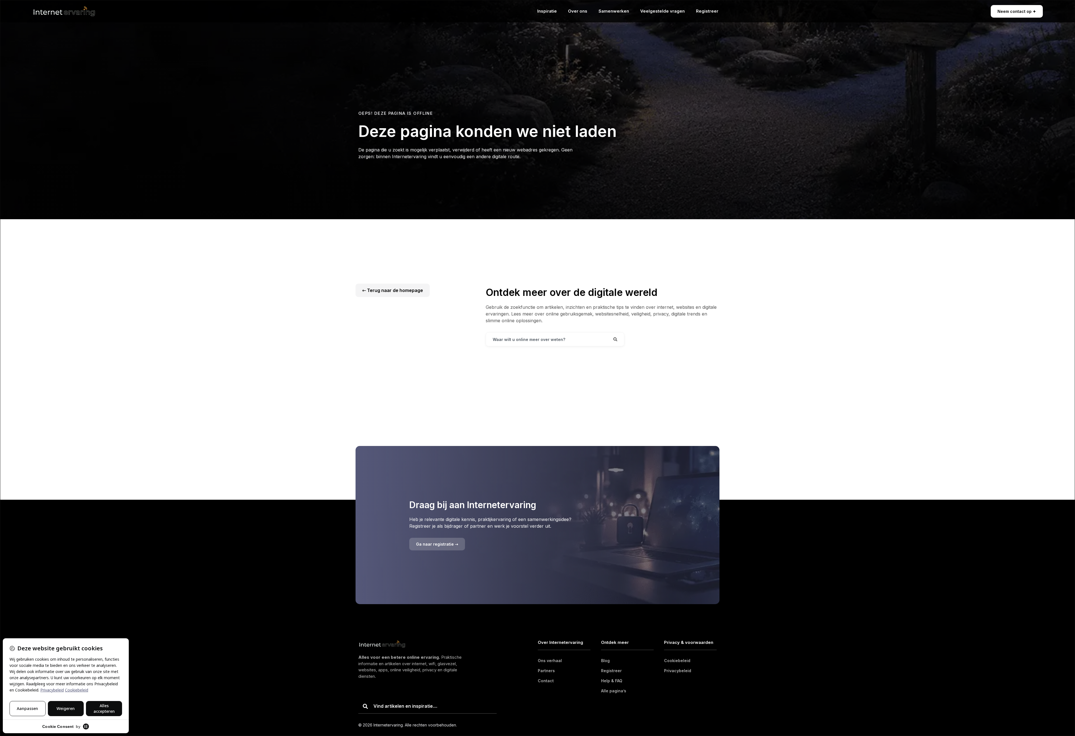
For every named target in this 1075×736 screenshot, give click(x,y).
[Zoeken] (615, 339)
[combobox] (546, 339)
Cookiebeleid (677, 660)
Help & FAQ (611, 680)
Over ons (577, 11)
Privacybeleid (677, 670)
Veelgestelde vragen (662, 11)
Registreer (707, 11)
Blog (605, 660)
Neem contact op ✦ (1016, 11)
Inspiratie (547, 11)
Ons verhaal (550, 660)
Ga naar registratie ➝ (437, 544)
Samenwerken (614, 11)
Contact (546, 680)
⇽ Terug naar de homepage (392, 290)
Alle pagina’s (613, 690)
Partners (546, 670)
